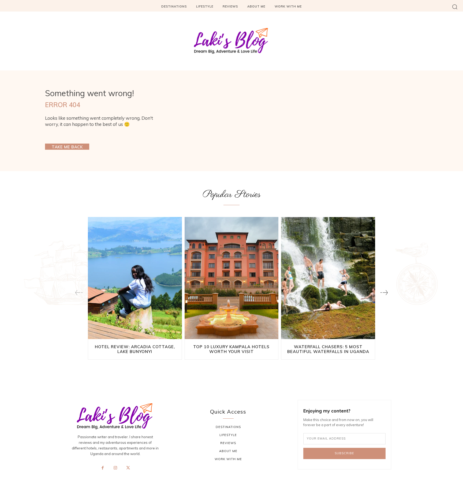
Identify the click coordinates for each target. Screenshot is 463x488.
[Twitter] (128, 468)
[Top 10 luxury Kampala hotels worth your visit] (232, 278)
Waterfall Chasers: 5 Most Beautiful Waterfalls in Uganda (328, 349)
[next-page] (384, 292)
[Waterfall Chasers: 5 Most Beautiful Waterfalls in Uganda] (328, 278)
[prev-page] (78, 292)
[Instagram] (115, 468)
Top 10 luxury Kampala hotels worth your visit (231, 349)
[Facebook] (103, 468)
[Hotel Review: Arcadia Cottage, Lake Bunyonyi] (135, 278)
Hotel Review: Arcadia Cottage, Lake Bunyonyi (135, 349)
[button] (455, 7)
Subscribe (344, 453)
